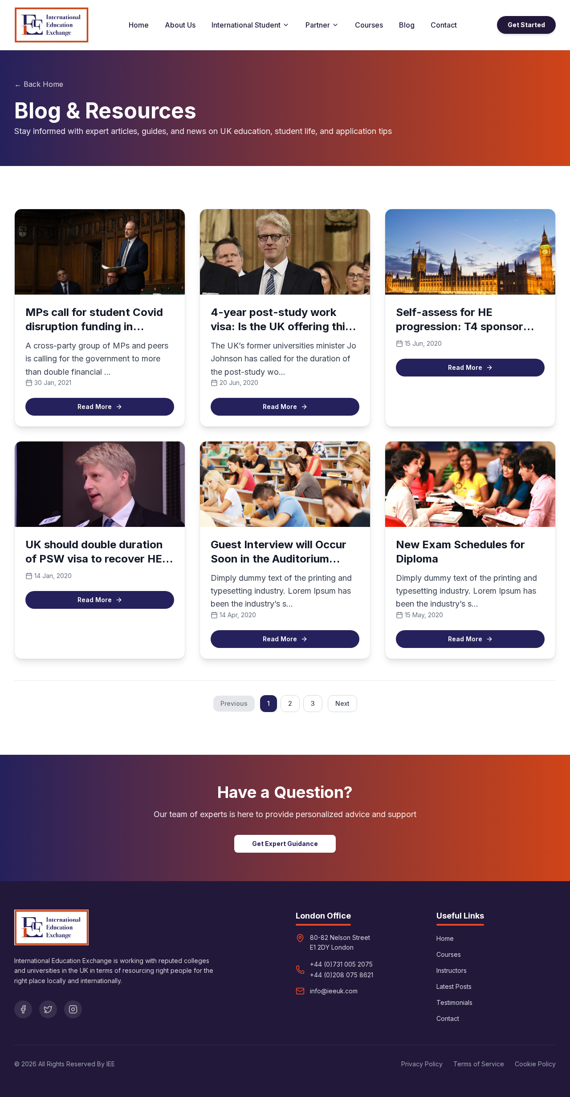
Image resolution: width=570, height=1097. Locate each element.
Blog (407, 24)
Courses (369, 24)
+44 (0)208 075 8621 (341, 975)
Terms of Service (478, 1064)
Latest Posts (454, 986)
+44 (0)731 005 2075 (341, 964)
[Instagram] (73, 1009)
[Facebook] (23, 1009)
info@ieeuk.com (334, 991)
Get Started (526, 24)
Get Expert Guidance (285, 843)
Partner (317, 24)
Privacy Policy (422, 1064)
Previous (234, 703)
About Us (180, 24)
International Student (246, 24)
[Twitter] (48, 1009)
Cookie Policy (535, 1064)
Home (139, 24)
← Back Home (38, 84)
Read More (94, 406)
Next (342, 703)
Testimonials (454, 1002)
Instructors (451, 970)
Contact (444, 24)
